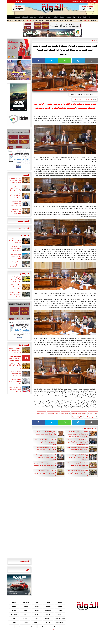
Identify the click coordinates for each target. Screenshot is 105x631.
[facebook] (24, 1)
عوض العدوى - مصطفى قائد (82, 99)
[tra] (19, 159)
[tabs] (8, 1)
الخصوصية (25, 622)
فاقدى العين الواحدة (90, 417)
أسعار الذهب (23, 228)
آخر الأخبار (25, 235)
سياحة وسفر (59, 622)
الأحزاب (48, 614)
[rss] (16, 1)
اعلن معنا (36, 622)
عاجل (79, 17)
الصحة (25, 610)
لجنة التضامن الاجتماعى (78, 413)
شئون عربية (25, 618)
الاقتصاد (25, 17)
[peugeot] (19, 97)
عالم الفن (48, 618)
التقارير (41, 17)
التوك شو (14, 614)
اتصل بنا (14, 622)
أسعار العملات (23, 221)
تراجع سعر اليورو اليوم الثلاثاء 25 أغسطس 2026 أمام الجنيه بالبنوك (25, 20)
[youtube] (18, 1)
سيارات (13, 618)
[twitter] (21, 1)
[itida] (19, 118)
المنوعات (17, 17)
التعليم (25, 614)
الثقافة (37, 610)
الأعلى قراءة (24, 345)
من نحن (48, 622)
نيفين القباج (40, 413)
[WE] (19, 70)
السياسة (48, 17)
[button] (9, 585)
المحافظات (33, 17)
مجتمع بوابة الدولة (60, 618)
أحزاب (36, 618)
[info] (11, 1)
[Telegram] (78, 60)
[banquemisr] (52, 25)
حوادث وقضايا (71, 17)
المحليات (37, 614)
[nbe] (52, 33)
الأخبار (85, 17)
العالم (59, 614)
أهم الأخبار (24, 273)
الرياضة (62, 17)
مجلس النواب (65, 413)
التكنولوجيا (48, 610)
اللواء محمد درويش (52, 413)
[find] (13, 1)
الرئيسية (60, 602)
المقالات (14, 610)
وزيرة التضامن (92, 413)
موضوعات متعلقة (89, 428)
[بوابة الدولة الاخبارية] (19, 584)
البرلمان (55, 17)
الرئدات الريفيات (76, 417)
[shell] (19, 49)
